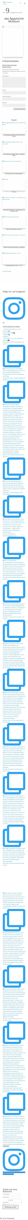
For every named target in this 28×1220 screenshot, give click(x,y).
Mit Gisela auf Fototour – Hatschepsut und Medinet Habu (14, 210)
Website (4, 102)
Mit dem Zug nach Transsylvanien (14, 173)
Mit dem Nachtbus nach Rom (14, 229)
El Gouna (14, 192)
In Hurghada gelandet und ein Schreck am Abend (14, 135)
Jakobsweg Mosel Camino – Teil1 (14, 265)
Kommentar (5, 76)
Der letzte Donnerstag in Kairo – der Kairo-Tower (14, 155)
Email (4, 1197)
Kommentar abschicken (19, 109)
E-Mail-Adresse (6, 96)
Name (4, 90)
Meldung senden (10, 1207)
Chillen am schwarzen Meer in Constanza (14, 247)
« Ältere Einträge (6, 271)
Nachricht (5, 1202)
